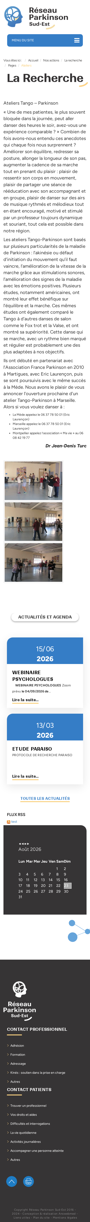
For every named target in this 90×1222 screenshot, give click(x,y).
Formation (17, 1055)
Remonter (11, 1189)
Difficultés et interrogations (30, 1124)
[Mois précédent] (22, 844)
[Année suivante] (25, 844)
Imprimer (28, 1189)
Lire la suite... (25, 699)
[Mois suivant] (28, 844)
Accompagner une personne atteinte (37, 1151)
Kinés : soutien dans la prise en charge (37, 1073)
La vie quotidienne (23, 1133)
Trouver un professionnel (28, 1106)
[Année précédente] (19, 844)
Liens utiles (22, 1217)
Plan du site (41, 1217)
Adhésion (17, 1046)
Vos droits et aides (23, 1115)
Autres (15, 1082)
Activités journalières (25, 1142)
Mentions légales (65, 1217)
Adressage (18, 1064)
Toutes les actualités (45, 798)
